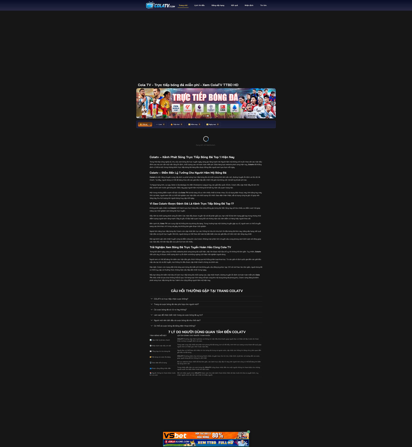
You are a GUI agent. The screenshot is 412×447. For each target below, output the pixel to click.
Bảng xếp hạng (218, 5)
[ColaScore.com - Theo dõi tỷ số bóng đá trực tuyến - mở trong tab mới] (206, 442)
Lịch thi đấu (199, 5)
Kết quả (234, 5)
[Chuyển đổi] (152, 299)
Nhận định (249, 5)
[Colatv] (160, 5)
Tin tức (263, 5)
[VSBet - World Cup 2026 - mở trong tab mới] (206, 435)
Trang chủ (183, 5)
